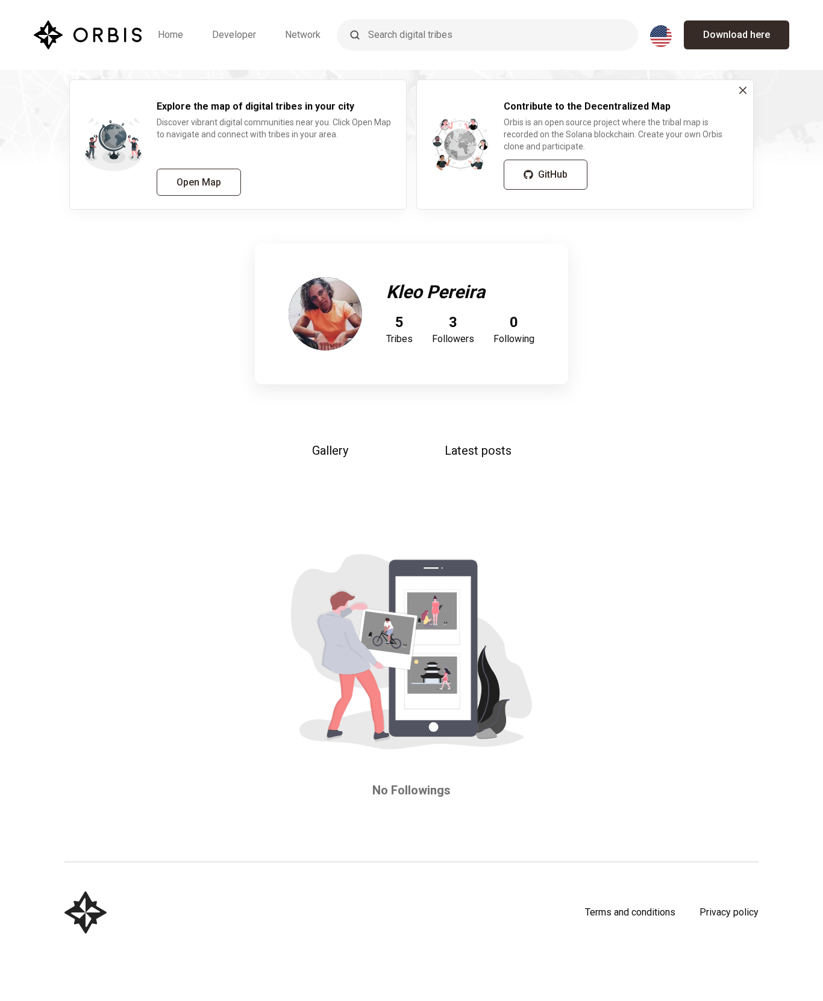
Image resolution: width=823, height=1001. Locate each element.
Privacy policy (729, 912)
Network (303, 34)
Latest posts (478, 450)
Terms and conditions (630, 912)
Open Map (199, 182)
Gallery (330, 450)
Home (170, 34)
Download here (736, 34)
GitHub (553, 174)
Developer (234, 34)
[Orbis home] (88, 34)
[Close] (743, 90)
